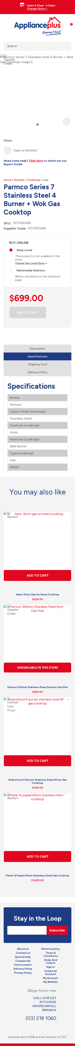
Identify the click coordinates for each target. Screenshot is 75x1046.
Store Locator (23, 964)
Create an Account (50, 973)
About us (23, 949)
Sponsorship (23, 957)
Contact (44, 1026)
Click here (36, 160)
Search (64, 46)
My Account (50, 978)
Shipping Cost (37, 364)
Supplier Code (14, 228)
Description (37, 348)
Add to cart (28, 312)
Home (7, 180)
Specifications (37, 356)
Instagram (37, 1026)
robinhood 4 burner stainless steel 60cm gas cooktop (38, 781)
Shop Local (24, 250)
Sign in (50, 967)
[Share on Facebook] (15, 140)
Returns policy (50, 949)
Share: (8, 140)
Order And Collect (50, 962)
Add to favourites (66, 517)
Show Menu (6, 26)
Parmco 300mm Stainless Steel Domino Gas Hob (37, 687)
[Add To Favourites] (8, 150)
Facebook (31, 1026)
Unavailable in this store (37, 668)
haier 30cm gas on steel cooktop (37, 594)
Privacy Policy (23, 972)
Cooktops (33, 180)
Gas (45, 180)
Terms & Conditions (51, 955)
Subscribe (57, 930)
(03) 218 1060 (40, 1018)
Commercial (22, 961)
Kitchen (19, 180)
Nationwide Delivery (31, 270)
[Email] (28, 140)
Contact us (23, 953)
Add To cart (38, 575)
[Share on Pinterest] (35, 140)
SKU (7, 223)
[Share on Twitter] (22, 140)
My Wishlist (50, 982)
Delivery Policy (38, 372)
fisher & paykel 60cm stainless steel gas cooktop (37, 875)
